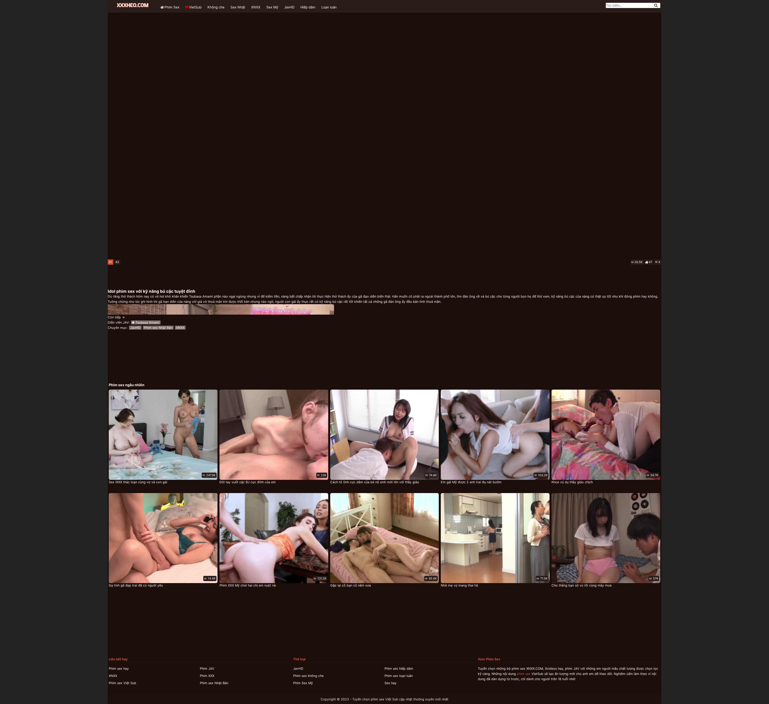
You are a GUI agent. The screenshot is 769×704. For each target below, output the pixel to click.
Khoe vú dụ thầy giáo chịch (572, 482)
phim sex (523, 674)
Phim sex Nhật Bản (158, 328)
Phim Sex (171, 7)
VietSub (195, 7)
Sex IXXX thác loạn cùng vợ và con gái (138, 482)
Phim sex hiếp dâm (398, 669)
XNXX (255, 7)
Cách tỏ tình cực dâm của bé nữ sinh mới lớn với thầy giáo (374, 482)
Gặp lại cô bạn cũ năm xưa (350, 585)
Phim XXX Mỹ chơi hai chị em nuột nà (247, 585)
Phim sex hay (119, 669)
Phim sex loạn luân (398, 676)
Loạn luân (329, 7)
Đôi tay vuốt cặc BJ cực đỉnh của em (247, 482)
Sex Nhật (237, 7)
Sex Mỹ (272, 7)
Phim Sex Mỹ (303, 683)
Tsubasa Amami (147, 322)
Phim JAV (207, 669)
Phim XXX (207, 676)
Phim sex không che (308, 676)
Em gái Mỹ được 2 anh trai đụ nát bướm (471, 482)
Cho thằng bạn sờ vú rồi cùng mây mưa (582, 585)
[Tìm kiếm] (656, 5)
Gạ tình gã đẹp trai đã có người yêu (136, 585)
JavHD (289, 7)
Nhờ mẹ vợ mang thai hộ (459, 585)
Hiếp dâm (307, 7)
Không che (215, 7)
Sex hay (390, 683)
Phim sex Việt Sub (122, 683)
